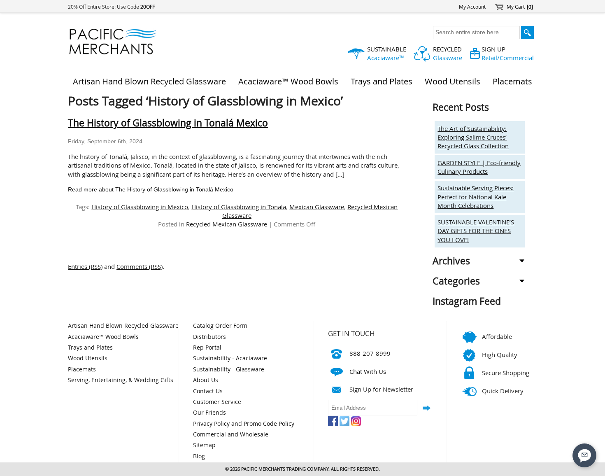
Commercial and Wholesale (230, 434)
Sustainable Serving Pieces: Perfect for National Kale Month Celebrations (475, 197)
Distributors (209, 337)
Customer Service (217, 402)
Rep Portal (207, 347)
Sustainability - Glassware (228, 369)
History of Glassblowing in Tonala (238, 207)
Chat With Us (367, 371)
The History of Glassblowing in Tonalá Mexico (168, 123)
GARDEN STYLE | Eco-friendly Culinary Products (479, 167)
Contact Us (208, 391)
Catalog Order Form (220, 325)
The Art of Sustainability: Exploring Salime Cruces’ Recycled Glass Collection (473, 137)
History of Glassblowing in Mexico (139, 207)
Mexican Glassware (316, 207)
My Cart (520, 6)
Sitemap (204, 445)
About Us (205, 380)
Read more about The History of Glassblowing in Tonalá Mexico (150, 190)
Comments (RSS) (139, 266)
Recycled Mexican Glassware (226, 224)
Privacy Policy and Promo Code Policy (243, 423)
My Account (472, 6)
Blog (199, 456)
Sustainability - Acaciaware (230, 358)
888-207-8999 (370, 353)
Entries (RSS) (85, 266)
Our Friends (209, 412)
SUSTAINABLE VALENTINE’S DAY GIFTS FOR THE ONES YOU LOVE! (475, 231)
